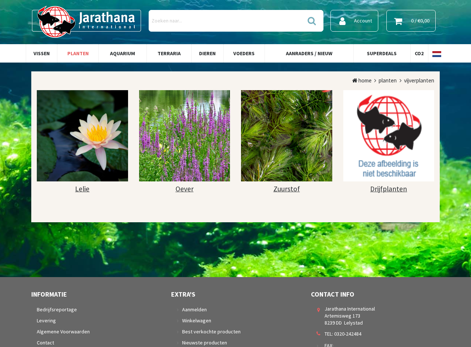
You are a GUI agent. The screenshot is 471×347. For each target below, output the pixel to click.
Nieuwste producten (204, 342)
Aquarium (122, 53)
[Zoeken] (311, 20)
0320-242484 (347, 333)
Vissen (41, 53)
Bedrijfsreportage (57, 309)
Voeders (244, 53)
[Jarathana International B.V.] (86, 20)
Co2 (419, 53)
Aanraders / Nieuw (309, 53)
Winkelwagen (196, 320)
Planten (78, 53)
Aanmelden (194, 309)
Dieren (207, 53)
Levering (46, 320)
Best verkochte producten (211, 331)
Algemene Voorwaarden (63, 331)
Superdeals (382, 53)
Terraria (169, 53)
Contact (45, 342)
